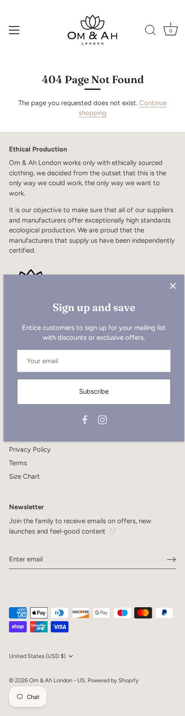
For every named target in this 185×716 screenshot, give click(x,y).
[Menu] (14, 30)
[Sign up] (171, 559)
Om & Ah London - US (57, 680)
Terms (18, 463)
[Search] (150, 31)
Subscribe (94, 391)
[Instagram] (102, 419)
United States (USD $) (37, 656)
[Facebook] (84, 419)
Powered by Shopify (113, 680)
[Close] (173, 286)
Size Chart (24, 476)
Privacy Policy (30, 449)
